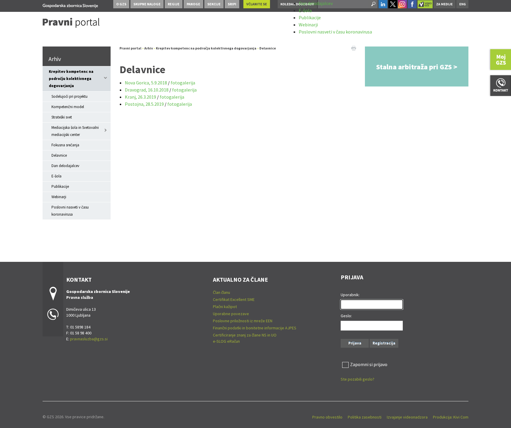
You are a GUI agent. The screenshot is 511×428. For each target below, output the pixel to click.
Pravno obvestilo (327, 417)
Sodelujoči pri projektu (69, 96)
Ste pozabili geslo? (357, 379)
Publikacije (310, 17)
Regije (174, 4)
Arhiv (54, 58)
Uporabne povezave (231, 313)
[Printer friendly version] (353, 48)
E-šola (305, 10)
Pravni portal (130, 48)
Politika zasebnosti (364, 417)
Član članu (221, 292)
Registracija (384, 343)
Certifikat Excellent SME (234, 299)
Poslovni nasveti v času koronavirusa (335, 32)
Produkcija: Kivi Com (450, 417)
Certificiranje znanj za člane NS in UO (244, 335)
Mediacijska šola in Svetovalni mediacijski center (75, 131)
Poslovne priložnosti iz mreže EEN (242, 320)
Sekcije (214, 4)
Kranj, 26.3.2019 (140, 97)
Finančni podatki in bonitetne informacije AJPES (254, 328)
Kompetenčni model (67, 106)
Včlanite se (256, 4)
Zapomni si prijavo (368, 364)
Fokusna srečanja (65, 145)
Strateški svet (61, 117)
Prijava (354, 343)
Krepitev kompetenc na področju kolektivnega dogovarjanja (71, 78)
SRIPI (232, 4)
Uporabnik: (350, 294)
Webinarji (308, 25)
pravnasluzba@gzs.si (89, 339)
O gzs (121, 4)
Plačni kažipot (225, 306)
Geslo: (346, 315)
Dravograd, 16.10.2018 (147, 90)
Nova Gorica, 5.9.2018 (146, 83)
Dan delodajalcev (316, 3)
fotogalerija (183, 83)
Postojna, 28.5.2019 (144, 104)
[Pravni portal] (70, 5)
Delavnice (59, 155)
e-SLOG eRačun (226, 341)
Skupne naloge (147, 4)
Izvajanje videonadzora (407, 417)
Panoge (193, 4)
